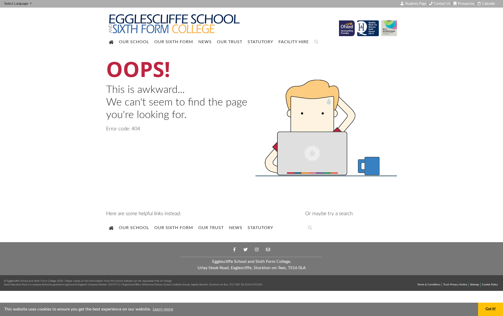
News (205, 42)
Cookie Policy (490, 284)
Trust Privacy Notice (455, 284)
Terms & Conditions (428, 284)
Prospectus (466, 3)
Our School (134, 42)
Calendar (488, 3)
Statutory (260, 42)
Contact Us (442, 3)
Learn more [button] (163, 309)
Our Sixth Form (173, 42)
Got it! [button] (490, 309)
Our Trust (229, 42)
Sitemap (474, 284)
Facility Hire (293, 42)
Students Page (415, 3)
